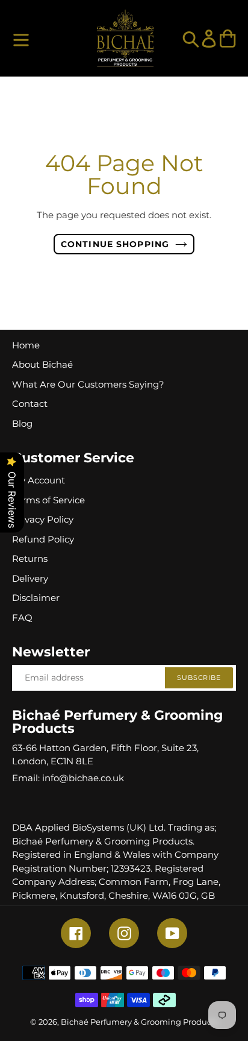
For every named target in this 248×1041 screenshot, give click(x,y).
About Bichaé (42, 364)
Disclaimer (36, 597)
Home (26, 345)
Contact (30, 403)
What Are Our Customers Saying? (88, 384)
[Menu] (21, 39)
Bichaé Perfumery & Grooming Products (139, 1022)
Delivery (30, 578)
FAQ (22, 617)
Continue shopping (115, 244)
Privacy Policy (42, 519)
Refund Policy (43, 539)
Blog (22, 423)
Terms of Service (48, 500)
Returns (30, 558)
